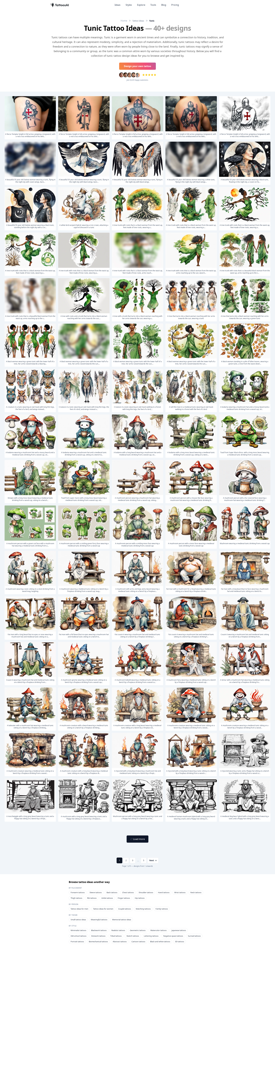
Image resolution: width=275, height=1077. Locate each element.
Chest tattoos (128, 892)
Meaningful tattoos (99, 919)
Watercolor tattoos (158, 930)
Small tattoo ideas (78, 919)
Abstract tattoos (120, 941)
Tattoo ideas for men (79, 908)
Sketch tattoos (132, 936)
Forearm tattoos (78, 892)
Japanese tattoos (178, 930)
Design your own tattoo (137, 66)
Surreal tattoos (194, 936)
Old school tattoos (78, 936)
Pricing (175, 4)
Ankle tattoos (107, 898)
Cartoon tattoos (138, 941)
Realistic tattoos (118, 930)
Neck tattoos (195, 892)
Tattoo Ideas (138, 20)
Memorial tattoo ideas (121, 919)
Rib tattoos (92, 898)
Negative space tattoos (173, 936)
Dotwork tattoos (98, 936)
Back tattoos (112, 892)
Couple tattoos (124, 908)
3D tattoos (179, 941)
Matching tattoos (143, 908)
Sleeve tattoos (96, 892)
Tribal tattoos (116, 936)
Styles (129, 4)
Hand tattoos (163, 892)
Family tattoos (162, 908)
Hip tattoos (140, 898)
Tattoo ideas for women (103, 908)
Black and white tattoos (160, 941)
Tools (153, 4)
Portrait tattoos (77, 941)
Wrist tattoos (179, 892)
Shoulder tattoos (146, 892)
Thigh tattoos (76, 898)
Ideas (117, 4)
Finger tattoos (124, 898)
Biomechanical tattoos (98, 941)
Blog (163, 4)
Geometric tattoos (138, 930)
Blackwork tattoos (99, 930)
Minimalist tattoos (78, 930)
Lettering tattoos (151, 936)
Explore (141, 4)
